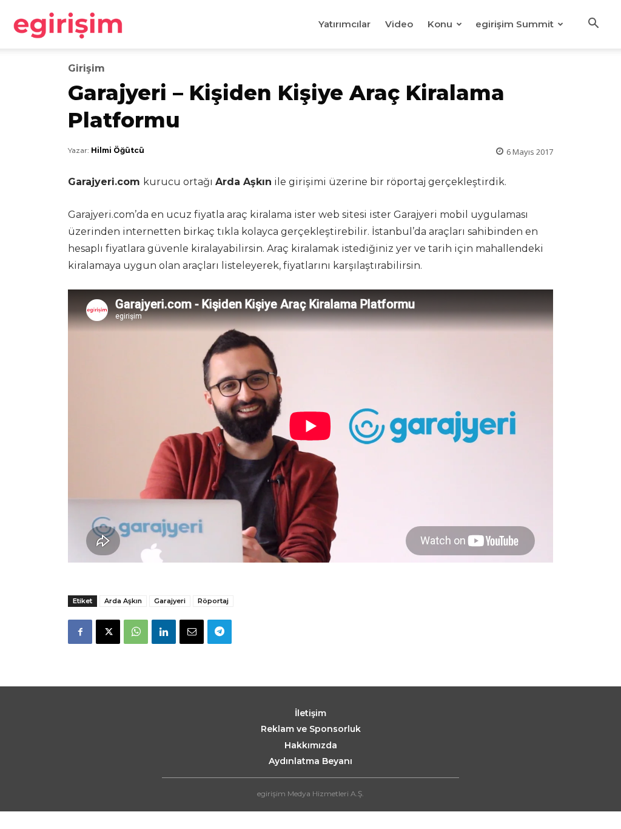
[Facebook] (80, 632)
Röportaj (213, 601)
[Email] (192, 632)
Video (399, 24)
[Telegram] (219, 632)
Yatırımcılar (344, 24)
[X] (108, 632)
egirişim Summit (514, 24)
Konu (440, 24)
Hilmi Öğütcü (117, 150)
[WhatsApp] (136, 632)
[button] (593, 24)
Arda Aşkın (123, 601)
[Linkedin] (164, 632)
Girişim (86, 68)
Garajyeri (170, 601)
